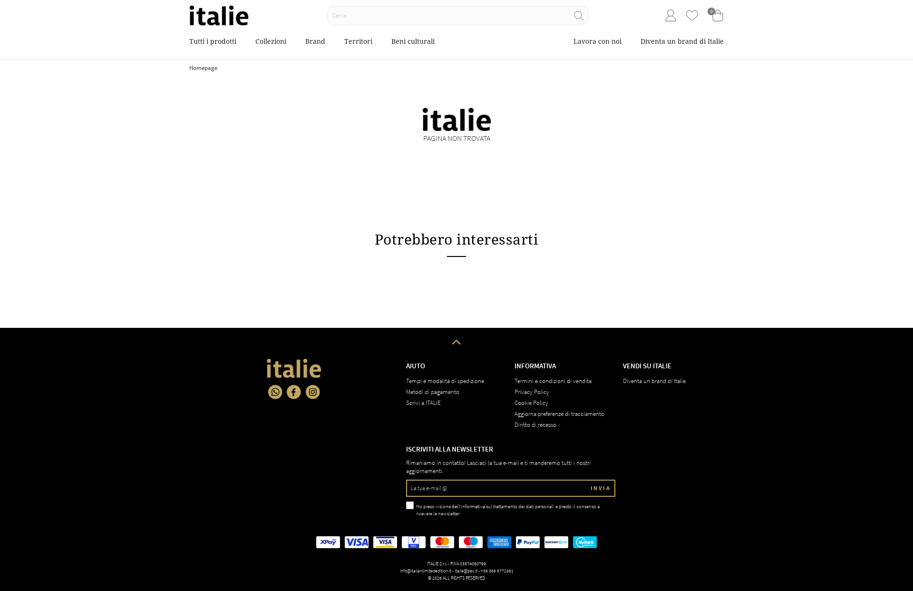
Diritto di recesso (535, 425)
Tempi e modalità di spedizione (445, 381)
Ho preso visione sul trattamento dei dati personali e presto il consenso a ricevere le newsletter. (508, 510)
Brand (315, 41)
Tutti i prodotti (212, 41)
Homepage (203, 68)
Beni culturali (413, 41)
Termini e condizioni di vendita (553, 381)
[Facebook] (294, 392)
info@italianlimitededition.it (425, 571)
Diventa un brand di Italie (682, 41)
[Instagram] (313, 392)
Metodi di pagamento (432, 392)
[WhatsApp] (275, 392)
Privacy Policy (532, 392)
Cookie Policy (531, 403)
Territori (358, 41)
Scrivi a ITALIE (423, 403)
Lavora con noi (597, 41)
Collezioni (270, 41)
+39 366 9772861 (497, 571)
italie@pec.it (466, 571)
